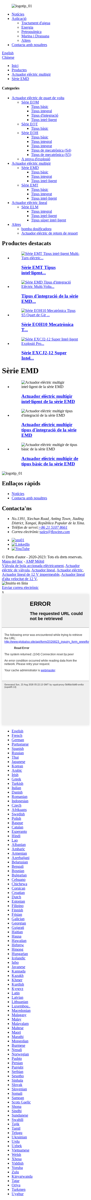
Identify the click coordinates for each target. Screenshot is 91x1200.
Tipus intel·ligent (44, 120)
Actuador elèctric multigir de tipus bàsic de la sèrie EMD (49, 461)
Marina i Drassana (35, 36)
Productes (19, 70)
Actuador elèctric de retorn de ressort (49, 233)
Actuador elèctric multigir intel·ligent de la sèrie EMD (48, 399)
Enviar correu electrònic (20, 587)
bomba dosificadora (36, 229)
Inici (15, 66)
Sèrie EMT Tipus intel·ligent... (38, 270)
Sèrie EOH (29, 133)
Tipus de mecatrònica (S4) (51, 150)
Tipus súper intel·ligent (48, 220)
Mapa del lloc (12, 561)
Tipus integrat (41, 146)
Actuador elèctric (70, 570)
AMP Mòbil (35, 561)
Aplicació (19, 18)
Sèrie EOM (30, 102)
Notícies (18, 14)
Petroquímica (31, 32)
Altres (26, 40)
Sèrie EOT (29, 124)
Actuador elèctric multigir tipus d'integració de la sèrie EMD (48, 430)
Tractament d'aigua (35, 23)
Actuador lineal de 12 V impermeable (30, 574)
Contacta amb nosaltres (29, 45)
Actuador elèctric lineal (29, 203)
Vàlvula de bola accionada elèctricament (33, 566)
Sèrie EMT (29, 185)
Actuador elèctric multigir (31, 74)
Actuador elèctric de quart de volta (38, 98)
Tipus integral (41, 111)
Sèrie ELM (29, 207)
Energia (27, 27)
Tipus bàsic (39, 107)
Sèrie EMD (20, 79)
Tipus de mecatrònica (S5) (51, 155)
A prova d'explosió (35, 159)
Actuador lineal (43, 570)
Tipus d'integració (44, 115)
